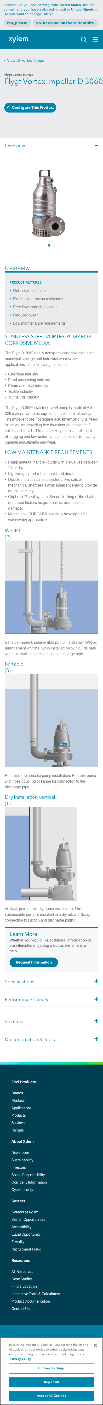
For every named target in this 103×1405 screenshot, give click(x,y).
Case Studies (22, 1279)
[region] (51, 1371)
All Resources (22, 1271)
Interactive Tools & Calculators (35, 1294)
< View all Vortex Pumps (24, 60)
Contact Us (20, 1308)
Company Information (29, 1182)
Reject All (51, 1382)
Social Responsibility (28, 1175)
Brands (17, 1093)
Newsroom (20, 1152)
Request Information (34, 962)
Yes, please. (17, 23)
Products (18, 1115)
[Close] (95, 1345)
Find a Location (24, 1286)
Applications (21, 1108)
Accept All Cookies (51, 1396)
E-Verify (17, 1241)
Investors (18, 1167)
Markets (18, 1100)
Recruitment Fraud (26, 1249)
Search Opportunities (28, 1219)
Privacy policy (20, 1359)
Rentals (17, 1130)
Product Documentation (30, 1301)
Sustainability (22, 1160)
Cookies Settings (51, 1368)
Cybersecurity (22, 1189)
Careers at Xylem (25, 1212)
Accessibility (21, 1227)
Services (17, 1122)
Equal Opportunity (25, 1234)
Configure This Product (33, 107)
